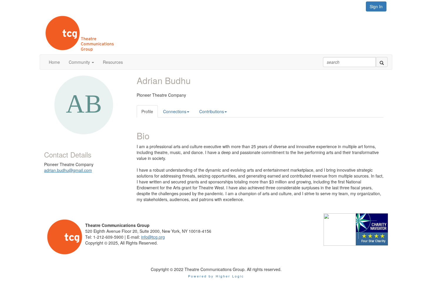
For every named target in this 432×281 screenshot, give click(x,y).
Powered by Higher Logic (216, 276)
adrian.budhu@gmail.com (68, 170)
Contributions (211, 111)
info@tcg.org (153, 237)
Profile (147, 111)
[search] (382, 62)
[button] (81, 62)
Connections (174, 111)
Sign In (376, 6)
